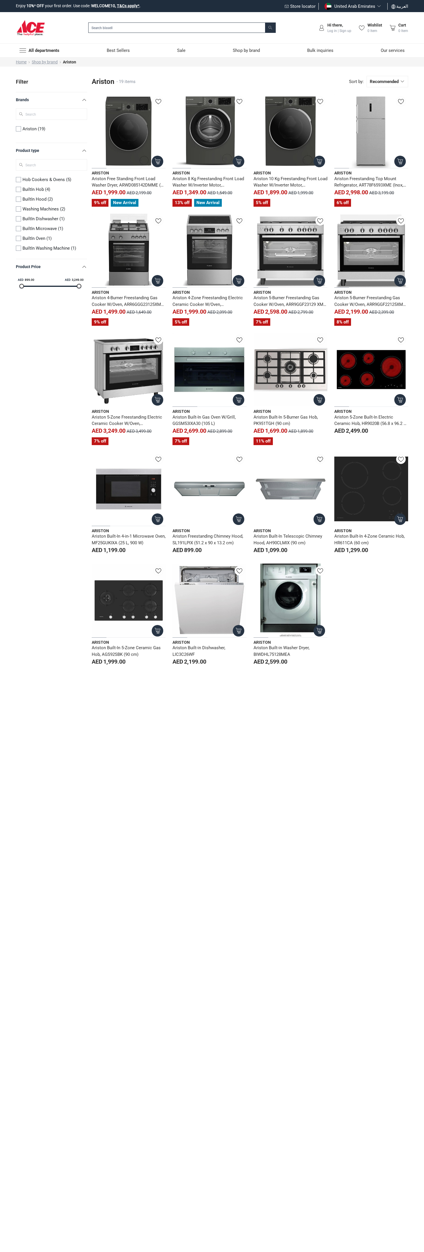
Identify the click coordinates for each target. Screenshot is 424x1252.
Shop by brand (45, 62)
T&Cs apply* (128, 5)
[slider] (21, 286)
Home (21, 62)
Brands (22, 99)
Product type (27, 150)
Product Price (28, 266)
